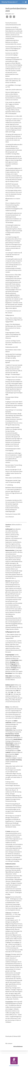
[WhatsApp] (14, 17)
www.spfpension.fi (14, 1065)
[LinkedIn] (11, 17)
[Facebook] (7, 17)
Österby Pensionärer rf (9, 2)
